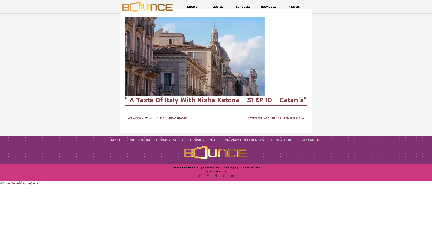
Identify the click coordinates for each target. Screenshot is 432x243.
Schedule (243, 6)
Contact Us (311, 140)
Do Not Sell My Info (216, 171)
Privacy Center (204, 140)
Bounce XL (269, 6)
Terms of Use (282, 140)
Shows (192, 6)
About (116, 140)
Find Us (294, 6)
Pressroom (139, 140)
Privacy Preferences (244, 140)
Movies (217, 6)
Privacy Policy (170, 140)
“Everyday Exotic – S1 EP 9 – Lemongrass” (274, 118)
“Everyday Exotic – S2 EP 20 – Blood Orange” (159, 118)
